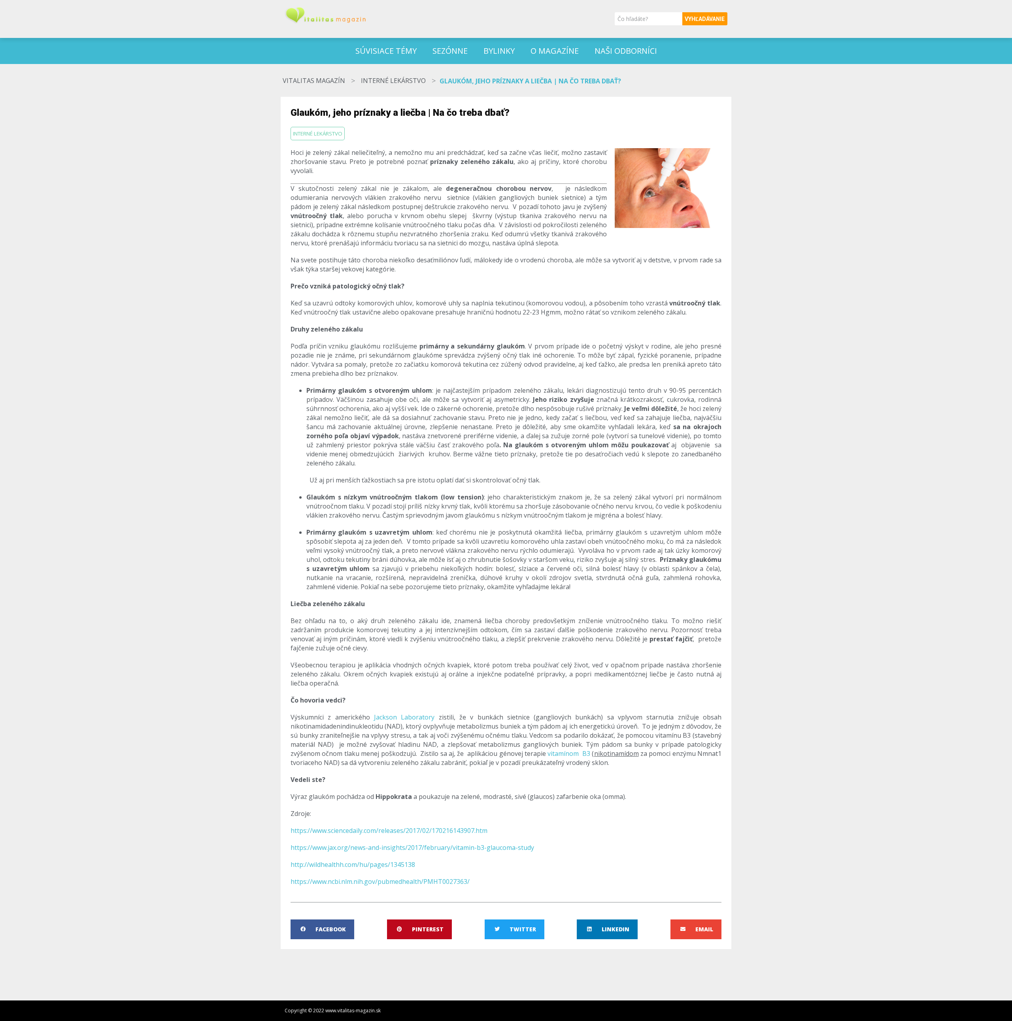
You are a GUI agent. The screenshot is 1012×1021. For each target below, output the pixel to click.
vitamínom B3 (569, 753)
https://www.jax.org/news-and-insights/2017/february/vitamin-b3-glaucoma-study (412, 847)
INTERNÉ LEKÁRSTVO (393, 80)
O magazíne (555, 50)
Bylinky (499, 50)
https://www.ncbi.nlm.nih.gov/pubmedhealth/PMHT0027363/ (380, 881)
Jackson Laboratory (404, 717)
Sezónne (450, 50)
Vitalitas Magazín (314, 80)
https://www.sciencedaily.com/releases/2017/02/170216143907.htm (389, 830)
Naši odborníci (626, 50)
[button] (322, 929)
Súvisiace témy (386, 50)
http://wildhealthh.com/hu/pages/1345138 (353, 864)
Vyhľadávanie (705, 19)
